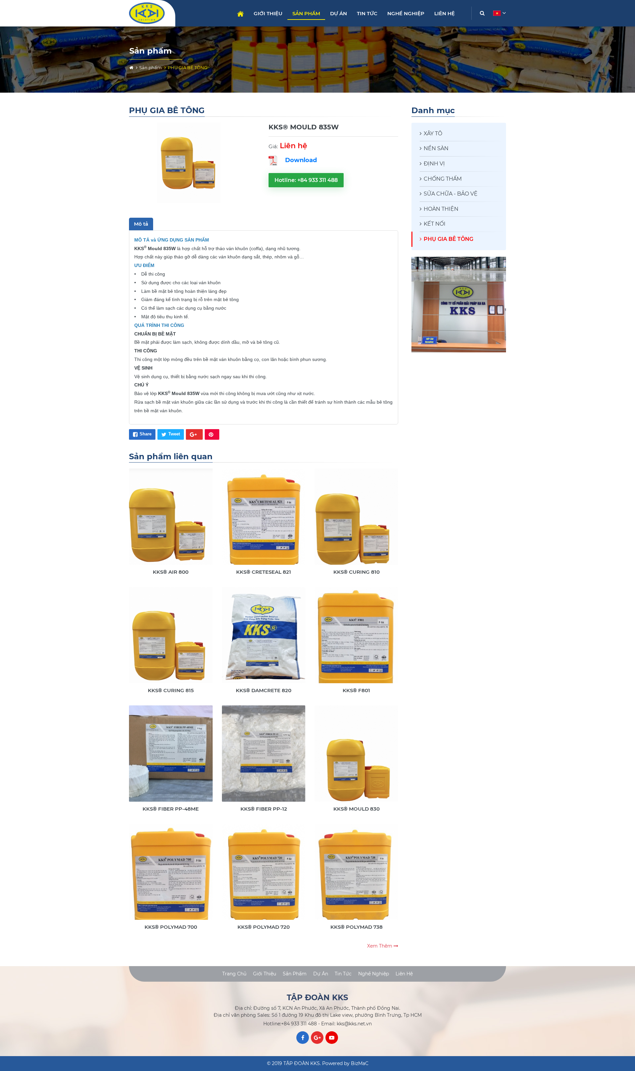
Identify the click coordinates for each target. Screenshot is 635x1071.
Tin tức (367, 13)
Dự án (338, 13)
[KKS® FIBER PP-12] (264, 758)
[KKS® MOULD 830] (356, 758)
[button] (499, 13)
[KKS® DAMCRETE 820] (264, 640)
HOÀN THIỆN (441, 209)
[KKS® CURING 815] (171, 640)
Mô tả (141, 224)
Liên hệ (444, 13)
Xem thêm (380, 946)
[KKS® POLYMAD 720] (264, 877)
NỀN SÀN (436, 148)
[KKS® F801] (356, 640)
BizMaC (359, 1063)
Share (145, 433)
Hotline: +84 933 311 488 (306, 180)
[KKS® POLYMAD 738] (356, 877)
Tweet (174, 433)
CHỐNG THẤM (443, 179)
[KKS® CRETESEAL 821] (264, 522)
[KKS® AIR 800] (171, 522)
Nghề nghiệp (405, 13)
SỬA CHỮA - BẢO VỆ (451, 194)
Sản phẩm (306, 13)
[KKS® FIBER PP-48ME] (171, 758)
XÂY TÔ (433, 133)
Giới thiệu (268, 13)
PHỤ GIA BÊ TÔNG (448, 239)
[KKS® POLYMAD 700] (171, 877)
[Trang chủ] (131, 67)
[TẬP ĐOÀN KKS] (149, 13)
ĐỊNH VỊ (434, 163)
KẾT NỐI (434, 224)
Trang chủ (240, 14)
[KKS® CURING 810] (356, 522)
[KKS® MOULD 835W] (189, 163)
